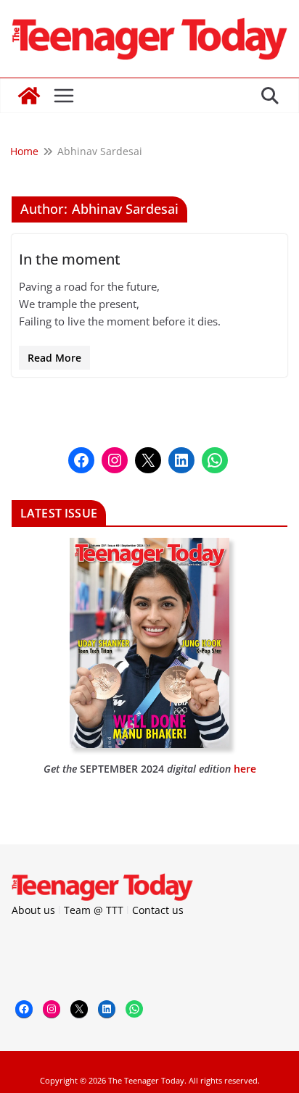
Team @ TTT (93, 910)
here (245, 769)
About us (33, 910)
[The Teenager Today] (29, 95)
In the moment (69, 259)
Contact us (158, 910)
